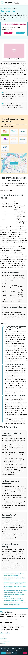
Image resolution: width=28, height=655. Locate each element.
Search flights (8, 32)
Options (14, 652)
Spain (9, 8)
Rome (2, 625)
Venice (3, 629)
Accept (3, 652)
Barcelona (4, 627)
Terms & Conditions (5, 641)
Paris (22, 627)
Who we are (3, 638)
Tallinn (11, 619)
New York (10, 627)
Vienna (18, 625)
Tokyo (16, 629)
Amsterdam (9, 629)
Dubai (13, 625)
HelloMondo (3, 8)
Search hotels (20, 32)
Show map (14, 163)
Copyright (2, 643)
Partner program (4, 646)
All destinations (5, 633)
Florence (17, 627)
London (8, 625)
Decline (8, 652)
